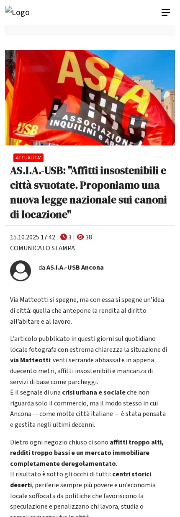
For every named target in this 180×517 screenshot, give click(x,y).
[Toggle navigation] (166, 12)
